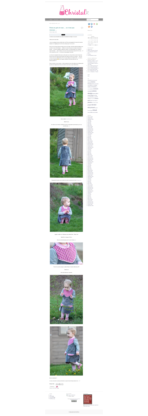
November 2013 (90, 159)
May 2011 (89, 195)
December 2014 (90, 143)
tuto (91, 112)
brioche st (93, 83)
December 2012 (90, 172)
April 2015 (89, 138)
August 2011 (90, 192)
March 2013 (90, 169)
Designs (72, 19)
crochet (89, 91)
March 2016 (90, 125)
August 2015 (90, 133)
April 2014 (89, 153)
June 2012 (89, 180)
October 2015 (90, 131)
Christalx (70, 396)
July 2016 (89, 120)
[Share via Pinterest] (59, 384)
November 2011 (90, 188)
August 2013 (90, 163)
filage (92, 95)
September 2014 (90, 147)
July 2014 (89, 149)
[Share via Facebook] (57, 384)
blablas (93, 82)
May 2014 (89, 152)
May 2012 (89, 181)
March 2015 (90, 139)
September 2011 (90, 191)
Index (88, 75)
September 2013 (90, 161)
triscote (89, 112)
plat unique (93, 102)
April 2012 (89, 182)
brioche (89, 83)
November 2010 (90, 203)
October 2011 (90, 189)
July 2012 (89, 178)
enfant (89, 95)
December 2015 (90, 128)
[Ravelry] (97, 24)
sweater (96, 107)
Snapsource (79, 180)
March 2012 (90, 183)
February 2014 (90, 155)
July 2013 (89, 164)
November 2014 (90, 144)
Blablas (51, 19)
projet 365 (90, 105)
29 (89, 43)
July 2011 (89, 193)
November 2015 (90, 130)
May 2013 (89, 166)
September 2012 (90, 176)
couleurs (91, 88)
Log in (50, 395)
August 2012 (90, 177)
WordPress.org (52, 398)
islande (91, 96)
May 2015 (89, 137)
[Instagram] (91, 24)
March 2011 (90, 198)
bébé (91, 85)
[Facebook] (89, 24)
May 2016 (89, 122)
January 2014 (90, 156)
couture (95, 89)
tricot (95, 110)
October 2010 (90, 204)
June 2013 (89, 165)
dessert (93, 93)
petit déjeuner (95, 100)
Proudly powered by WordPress (74, 411)
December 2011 (90, 187)
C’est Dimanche (69, 119)
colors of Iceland (92, 87)
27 (97, 42)
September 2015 (90, 132)
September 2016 (90, 119)
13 (97, 40)
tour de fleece (90, 110)
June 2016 (89, 121)
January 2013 (90, 171)
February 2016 (90, 126)
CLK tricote (62, 19)
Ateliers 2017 (90, 49)
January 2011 (90, 200)
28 (88, 43)
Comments (52, 397)
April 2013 (89, 167)
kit (94, 98)
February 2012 (90, 184)
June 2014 (89, 150)
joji (95, 96)
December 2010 (90, 201)
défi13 (97, 93)
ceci (75, 240)
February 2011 (90, 199)
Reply (57, 388)
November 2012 (90, 173)
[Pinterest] (94, 24)
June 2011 (89, 194)
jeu (93, 96)
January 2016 (90, 127)
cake (92, 85)
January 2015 (90, 142)
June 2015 (89, 136)
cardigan (95, 85)
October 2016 (90, 118)
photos (90, 102)
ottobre (96, 98)
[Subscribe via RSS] (89, 27)
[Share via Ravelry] (62, 384)
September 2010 (90, 205)
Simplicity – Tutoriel (94, 71)
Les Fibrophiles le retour (92, 55)
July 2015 (89, 135)
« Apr (90, 44)
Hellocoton (73, 396)
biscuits (89, 82)
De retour (89, 54)
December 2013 (90, 158)
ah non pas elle (94, 80)
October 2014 (90, 146)
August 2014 (90, 148)
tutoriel (93, 112)
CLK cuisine (56, 19)
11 (94, 40)
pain (89, 100)
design (90, 93)
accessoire (90, 80)
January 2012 (90, 186)
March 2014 (90, 154)
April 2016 (89, 124)
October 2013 (90, 160)
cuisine (94, 91)
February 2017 (90, 116)
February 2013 (90, 170)
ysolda (96, 112)
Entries (51, 396)
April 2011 (89, 197)
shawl (93, 107)
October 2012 (90, 175)
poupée (97, 102)
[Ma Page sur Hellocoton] (70, 395)
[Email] (91, 27)
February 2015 (90, 141)
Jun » (96, 44)
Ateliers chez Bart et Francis (93, 50)
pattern (91, 100)
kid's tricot (92, 98)
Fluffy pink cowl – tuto (94, 70)
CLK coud (67, 19)
